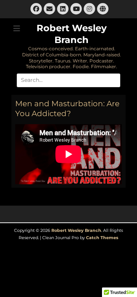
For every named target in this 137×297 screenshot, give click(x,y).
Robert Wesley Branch (76, 230)
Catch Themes (102, 237)
